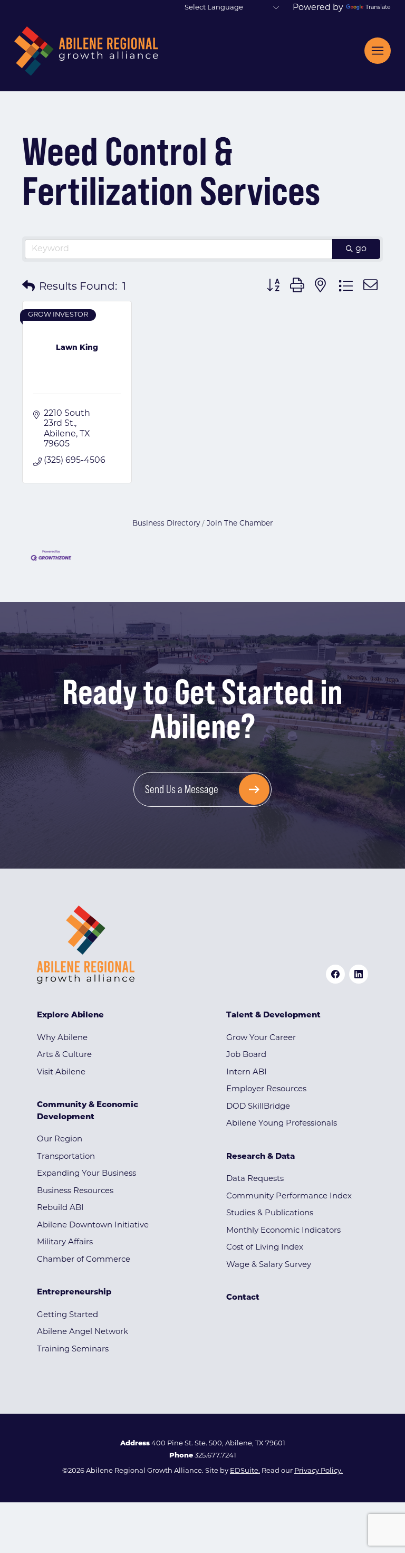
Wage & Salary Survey (268, 1265)
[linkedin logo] (358, 974)
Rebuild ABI (60, 1208)
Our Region (59, 1140)
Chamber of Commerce (83, 1260)
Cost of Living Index (264, 1248)
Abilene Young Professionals (281, 1124)
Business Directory (166, 523)
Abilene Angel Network (82, 1332)
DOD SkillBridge (258, 1107)
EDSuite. (245, 1471)
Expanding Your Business (86, 1174)
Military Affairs (65, 1242)
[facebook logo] (335, 974)
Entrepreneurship (74, 1293)
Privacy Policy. (318, 1471)
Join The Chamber (240, 523)
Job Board (246, 1055)
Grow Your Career (261, 1038)
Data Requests (255, 1179)
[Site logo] (86, 51)
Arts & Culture (64, 1055)
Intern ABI (246, 1072)
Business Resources (75, 1191)
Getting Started (67, 1315)
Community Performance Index (289, 1197)
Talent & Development (273, 1016)
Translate (378, 8)
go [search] (361, 249)
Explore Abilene (70, 1016)
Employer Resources (266, 1089)
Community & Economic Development (87, 1111)
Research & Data (260, 1157)
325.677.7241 (215, 1455)
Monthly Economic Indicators (283, 1231)
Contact (242, 1298)
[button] (28, 287)
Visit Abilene (61, 1072)
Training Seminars (73, 1350)
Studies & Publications (269, 1213)
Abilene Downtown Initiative (93, 1226)
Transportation (66, 1157)
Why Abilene (62, 1038)
